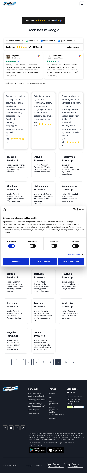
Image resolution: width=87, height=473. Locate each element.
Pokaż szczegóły (73, 254)
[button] (43, 20)
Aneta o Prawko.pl (40, 334)
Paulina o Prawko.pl (67, 276)
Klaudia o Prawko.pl (12, 188)
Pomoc (52, 394)
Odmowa (15, 261)
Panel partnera (33, 414)
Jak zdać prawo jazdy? (37, 400)
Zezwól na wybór (43, 261)
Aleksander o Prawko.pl (69, 188)
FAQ (50, 397)
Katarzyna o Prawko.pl (68, 159)
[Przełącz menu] (81, 3)
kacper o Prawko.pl (12, 159)
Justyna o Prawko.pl (12, 305)
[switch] (33, 246)
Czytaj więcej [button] (11, 76)
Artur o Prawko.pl (40, 159)
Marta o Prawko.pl (40, 305)
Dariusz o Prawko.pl (40, 276)
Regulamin (53, 418)
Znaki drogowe (34, 410)
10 (66, 362)
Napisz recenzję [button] (72, 47)
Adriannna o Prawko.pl (41, 188)
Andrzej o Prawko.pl (67, 305)
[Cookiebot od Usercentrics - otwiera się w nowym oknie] (74, 210)
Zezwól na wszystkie (71, 261)
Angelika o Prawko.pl (12, 334)
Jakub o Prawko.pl (12, 276)
